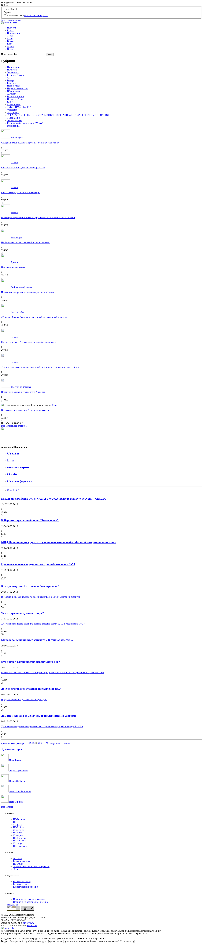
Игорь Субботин (17, 781)
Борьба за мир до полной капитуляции (20, 192)
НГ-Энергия (19, 840)
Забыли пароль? (39, 15)
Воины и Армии (15, 96)
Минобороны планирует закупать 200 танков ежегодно (37, 639)
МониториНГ (14, 125)
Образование (13, 91)
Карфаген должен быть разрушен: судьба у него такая (28, 342)
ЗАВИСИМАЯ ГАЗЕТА (19, 107)
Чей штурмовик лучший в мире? (22, 613)
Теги (15, 869)
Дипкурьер (18, 830)
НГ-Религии (19, 819)
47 (30, 743)
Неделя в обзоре (15, 99)
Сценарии (18, 835)
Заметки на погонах (21, 387)
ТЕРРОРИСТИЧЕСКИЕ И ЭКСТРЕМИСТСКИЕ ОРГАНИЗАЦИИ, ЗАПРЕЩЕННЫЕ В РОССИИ (58, 115)
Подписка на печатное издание (29, 899)
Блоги (10, 43)
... (27, 743)
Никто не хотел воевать (13, 267)
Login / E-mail (10, 9)
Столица (17, 843)
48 (33, 743)
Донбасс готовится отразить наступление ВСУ (31, 688)
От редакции (13, 67)
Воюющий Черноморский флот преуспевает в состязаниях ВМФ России (38, 217)
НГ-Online (18, 864)
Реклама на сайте (21, 881)
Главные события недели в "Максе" (25, 123)
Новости (11, 27)
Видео (10, 41)
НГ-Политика (20, 838)
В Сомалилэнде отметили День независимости (25, 410)
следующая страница (59, 743)
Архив (10, 46)
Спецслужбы (17, 312)
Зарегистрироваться (11, 20)
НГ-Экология (20, 846)
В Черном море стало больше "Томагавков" (30, 520)
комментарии (18, 467)
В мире (10, 80)
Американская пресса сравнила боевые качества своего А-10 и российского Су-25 (43, 623)
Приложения (13, 33)
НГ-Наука (18, 832)
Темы (10, 35)
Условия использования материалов (31, 866)
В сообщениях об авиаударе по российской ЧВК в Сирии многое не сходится (40, 597)
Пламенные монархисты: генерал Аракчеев (23, 392)
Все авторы (7, 426)
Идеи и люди (13, 85)
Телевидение (13, 117)
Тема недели (17, 137)
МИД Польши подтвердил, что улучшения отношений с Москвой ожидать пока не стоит (58, 542)
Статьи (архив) (19, 481)
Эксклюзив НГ (14, 120)
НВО (15, 822)
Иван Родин (15, 760)
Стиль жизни (14, 104)
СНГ (9, 77)
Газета (10, 30)
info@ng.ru (28, 923)
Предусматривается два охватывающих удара (24, 699)
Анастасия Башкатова (20, 791)
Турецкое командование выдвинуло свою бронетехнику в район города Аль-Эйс (42, 726)
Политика (12, 69)
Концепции (16, 237)
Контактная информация (25, 887)
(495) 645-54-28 (18, 920)
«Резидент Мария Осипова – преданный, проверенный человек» (34, 317)
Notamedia (32, 925)
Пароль (7, 12)
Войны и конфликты (21, 287)
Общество (12, 109)
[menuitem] (104, 27)
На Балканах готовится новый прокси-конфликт (25, 242)
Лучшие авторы (11, 749)
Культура (11, 83)
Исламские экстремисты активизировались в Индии (28, 292)
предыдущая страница (12, 743)
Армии (14, 262)
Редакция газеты (21, 861)
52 (47, 743)
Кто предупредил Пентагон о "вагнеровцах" (30, 586)
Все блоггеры (20, 426)
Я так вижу (13, 112)
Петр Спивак (16, 801)
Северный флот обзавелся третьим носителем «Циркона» (30, 142)
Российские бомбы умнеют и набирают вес (23, 167)
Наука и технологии (17, 88)
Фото (9, 38)
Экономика (13, 72)
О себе (12, 474)
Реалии (14, 162)
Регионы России (15, 75)
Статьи (13, 453)
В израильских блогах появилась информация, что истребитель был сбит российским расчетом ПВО (52, 672)
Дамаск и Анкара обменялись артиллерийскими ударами (38, 715)
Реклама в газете (21, 884)
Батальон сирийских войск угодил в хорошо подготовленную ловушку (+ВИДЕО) (54, 498)
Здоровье (11, 93)
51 (41, 743)
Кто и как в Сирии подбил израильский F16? (30, 661)
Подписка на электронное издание (30, 902)
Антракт (17, 824)
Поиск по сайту (9, 54)
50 (38, 743)
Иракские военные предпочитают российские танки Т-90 (38, 564)
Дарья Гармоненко (18, 770)
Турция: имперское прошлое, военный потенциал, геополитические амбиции (40, 367)
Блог (11, 460)
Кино (10, 101)
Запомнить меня (15, 15)
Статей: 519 (13, 490)
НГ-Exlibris (18, 827)
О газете (11, 49)
